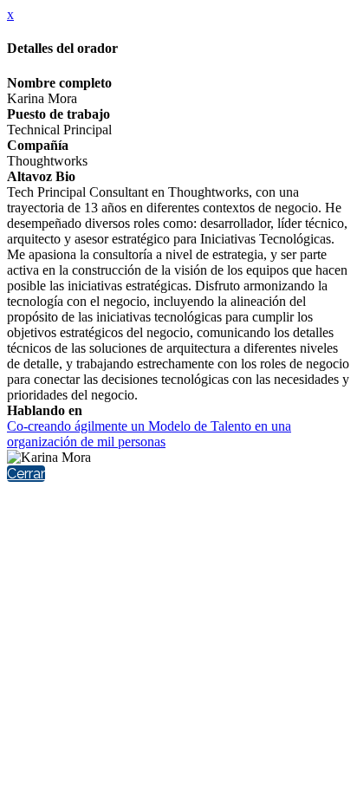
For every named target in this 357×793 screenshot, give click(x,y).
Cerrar (26, 473)
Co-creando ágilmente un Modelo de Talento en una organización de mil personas (149, 434)
